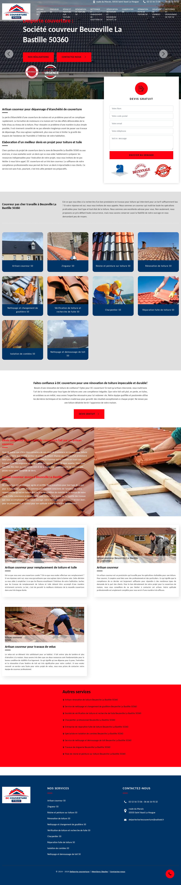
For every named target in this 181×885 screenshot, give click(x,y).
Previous (9, 54)
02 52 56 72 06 (153, 2)
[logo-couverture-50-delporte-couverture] (16, 11)
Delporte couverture (80, 872)
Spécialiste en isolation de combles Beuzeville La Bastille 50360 (94, 734)
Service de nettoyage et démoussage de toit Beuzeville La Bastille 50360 (98, 740)
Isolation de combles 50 (156, 13)
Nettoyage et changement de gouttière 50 (96, 14)
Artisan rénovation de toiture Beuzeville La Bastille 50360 (91, 700)
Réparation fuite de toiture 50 (143, 12)
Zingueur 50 (54, 10)
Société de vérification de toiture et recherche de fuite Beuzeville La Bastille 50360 (103, 713)
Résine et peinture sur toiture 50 (67, 14)
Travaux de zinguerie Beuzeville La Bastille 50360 (87, 747)
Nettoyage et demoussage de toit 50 (171, 13)
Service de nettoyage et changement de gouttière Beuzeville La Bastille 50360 (101, 707)
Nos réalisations (38, 57)
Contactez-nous (72, 57)
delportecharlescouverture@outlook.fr (146, 820)
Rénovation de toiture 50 (80, 12)
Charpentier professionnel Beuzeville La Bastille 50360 (90, 720)
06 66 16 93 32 (172, 2)
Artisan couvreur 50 (41, 12)
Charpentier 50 (127, 10)
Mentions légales (100, 872)
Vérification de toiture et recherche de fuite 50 (112, 14)
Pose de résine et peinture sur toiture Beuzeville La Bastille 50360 (95, 754)
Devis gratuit (87, 414)
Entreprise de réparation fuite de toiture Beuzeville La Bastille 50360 (96, 727)
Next (163, 54)
